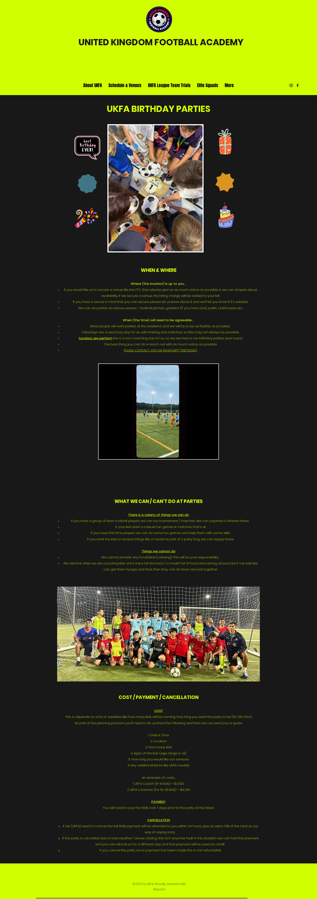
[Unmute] (111, 453)
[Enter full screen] (212, 453)
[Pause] (104, 453)
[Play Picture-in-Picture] (205, 453)
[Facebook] (297, 85)
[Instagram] (291, 85)
